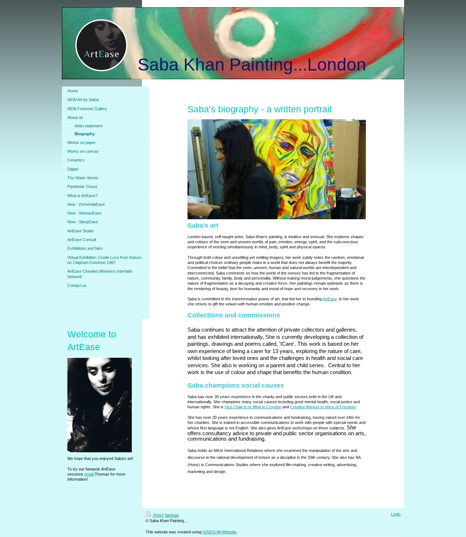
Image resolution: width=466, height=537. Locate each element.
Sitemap (172, 515)
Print (157, 515)
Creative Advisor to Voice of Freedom (323, 407)
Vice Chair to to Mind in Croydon (253, 407)
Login (395, 514)
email (89, 474)
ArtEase (330, 299)
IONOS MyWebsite (219, 532)
